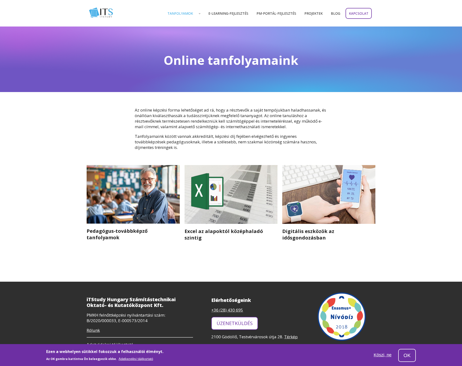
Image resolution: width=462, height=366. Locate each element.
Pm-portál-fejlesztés (276, 13)
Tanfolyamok (180, 13)
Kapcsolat (358, 13)
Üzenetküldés (235, 323)
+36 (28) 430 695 (227, 310)
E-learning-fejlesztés (228, 13)
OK (407, 355)
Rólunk (93, 330)
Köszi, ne (382, 355)
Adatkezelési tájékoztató (136, 359)
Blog (335, 13)
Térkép (291, 336)
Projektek (313, 13)
